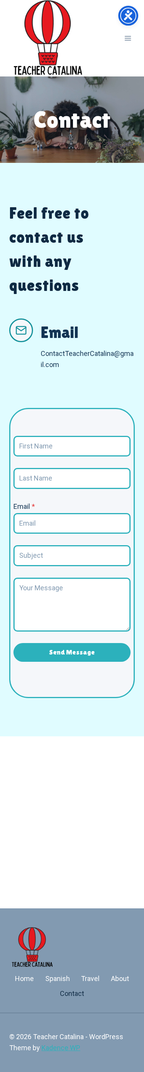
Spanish (57, 979)
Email (24, 506)
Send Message (72, 652)
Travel (90, 979)
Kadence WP (60, 1048)
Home (24, 979)
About (120, 979)
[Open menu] (128, 38)
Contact (72, 993)
